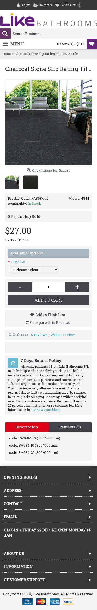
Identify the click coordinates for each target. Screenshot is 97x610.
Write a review (62, 334)
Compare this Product (50, 322)
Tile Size (18, 261)
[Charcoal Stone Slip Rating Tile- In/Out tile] (48, 122)
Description (26, 427)
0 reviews (39, 334)
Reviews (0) (70, 427)
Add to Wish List (50, 314)
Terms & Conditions (46, 410)
